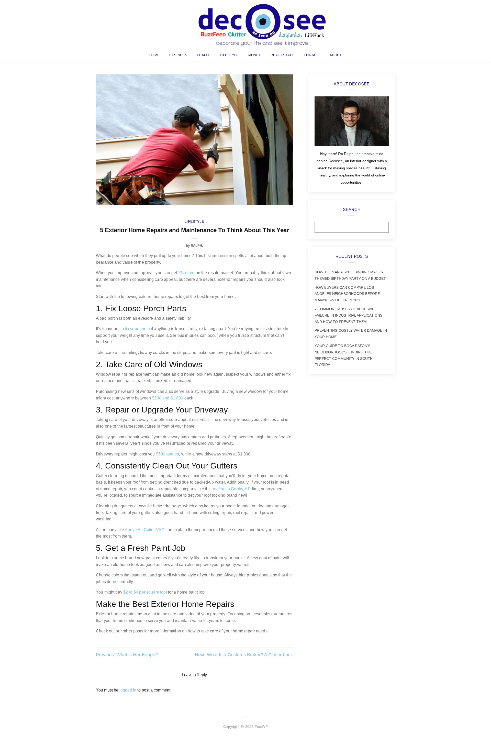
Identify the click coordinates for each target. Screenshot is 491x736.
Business (178, 55)
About (336, 55)
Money (254, 55)
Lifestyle (229, 55)
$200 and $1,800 (167, 398)
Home (154, 55)
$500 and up (167, 454)
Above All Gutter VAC (144, 530)
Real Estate (282, 55)
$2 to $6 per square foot (145, 592)
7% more (186, 273)
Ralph (196, 246)
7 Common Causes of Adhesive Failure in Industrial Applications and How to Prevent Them (348, 315)
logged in (127, 690)
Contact (312, 55)
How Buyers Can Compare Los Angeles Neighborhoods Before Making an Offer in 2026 (347, 293)
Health (203, 55)
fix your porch (137, 329)
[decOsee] (262, 24)
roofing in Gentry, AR (232, 489)
